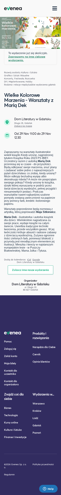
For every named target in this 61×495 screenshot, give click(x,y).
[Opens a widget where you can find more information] (48, 489)
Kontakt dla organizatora (11, 382)
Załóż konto (10, 356)
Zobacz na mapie (23, 126)
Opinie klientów (41, 361)
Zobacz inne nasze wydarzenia (30, 270)
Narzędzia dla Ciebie (44, 347)
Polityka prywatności (43, 464)
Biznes (7, 408)
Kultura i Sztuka (29, 72)
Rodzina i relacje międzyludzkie (19, 84)
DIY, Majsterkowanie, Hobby (18, 81)
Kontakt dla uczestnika (10, 372)
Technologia (11, 415)
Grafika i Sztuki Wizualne (16, 75)
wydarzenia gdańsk (46, 84)
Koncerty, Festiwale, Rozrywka (19, 78)
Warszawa (38, 403)
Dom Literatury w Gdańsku (30, 284)
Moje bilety (10, 363)
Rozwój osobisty (12, 72)
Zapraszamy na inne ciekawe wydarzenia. (26, 58)
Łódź (35, 418)
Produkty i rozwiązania (41, 335)
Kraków (37, 410)
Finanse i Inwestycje (15, 437)
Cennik (36, 354)
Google (36, 259)
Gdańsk (37, 425)
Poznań (37, 432)
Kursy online (11, 422)
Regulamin (9, 474)
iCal (29, 259)
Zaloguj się (10, 348)
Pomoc (8, 341)
